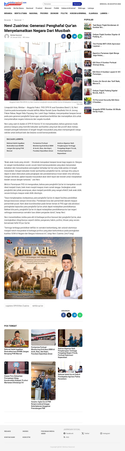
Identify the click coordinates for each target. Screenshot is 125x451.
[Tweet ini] (69, 36)
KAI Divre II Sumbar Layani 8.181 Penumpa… (107, 73)
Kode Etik (26, 437)
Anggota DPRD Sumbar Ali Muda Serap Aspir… (107, 110)
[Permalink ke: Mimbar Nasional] (6, 36)
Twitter (86, 433)
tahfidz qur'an (37, 306)
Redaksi (7, 431)
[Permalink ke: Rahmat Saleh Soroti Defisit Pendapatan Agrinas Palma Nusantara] (70, 367)
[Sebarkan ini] (63, 36)
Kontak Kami (9, 437)
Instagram (106, 433)
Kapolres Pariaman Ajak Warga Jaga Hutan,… (106, 54)
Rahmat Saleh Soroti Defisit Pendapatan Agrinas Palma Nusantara (69, 376)
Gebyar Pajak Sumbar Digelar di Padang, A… (106, 35)
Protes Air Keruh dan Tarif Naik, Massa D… (106, 82)
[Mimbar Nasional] (15, 4)
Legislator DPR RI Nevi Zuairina (17, 306)
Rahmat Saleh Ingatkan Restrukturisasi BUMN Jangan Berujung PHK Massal (16, 351)
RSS (67, 437)
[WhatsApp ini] (80, 36)
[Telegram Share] (74, 36)
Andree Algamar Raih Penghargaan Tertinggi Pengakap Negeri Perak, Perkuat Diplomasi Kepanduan (66, 148)
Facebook (69, 433)
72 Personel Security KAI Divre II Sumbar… (106, 101)
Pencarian (77, 4)
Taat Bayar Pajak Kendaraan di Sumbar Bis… (106, 26)
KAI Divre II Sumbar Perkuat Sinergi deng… (104, 63)
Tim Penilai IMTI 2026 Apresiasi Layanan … (106, 45)
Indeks (25, 431)
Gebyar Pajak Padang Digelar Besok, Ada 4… (105, 92)
